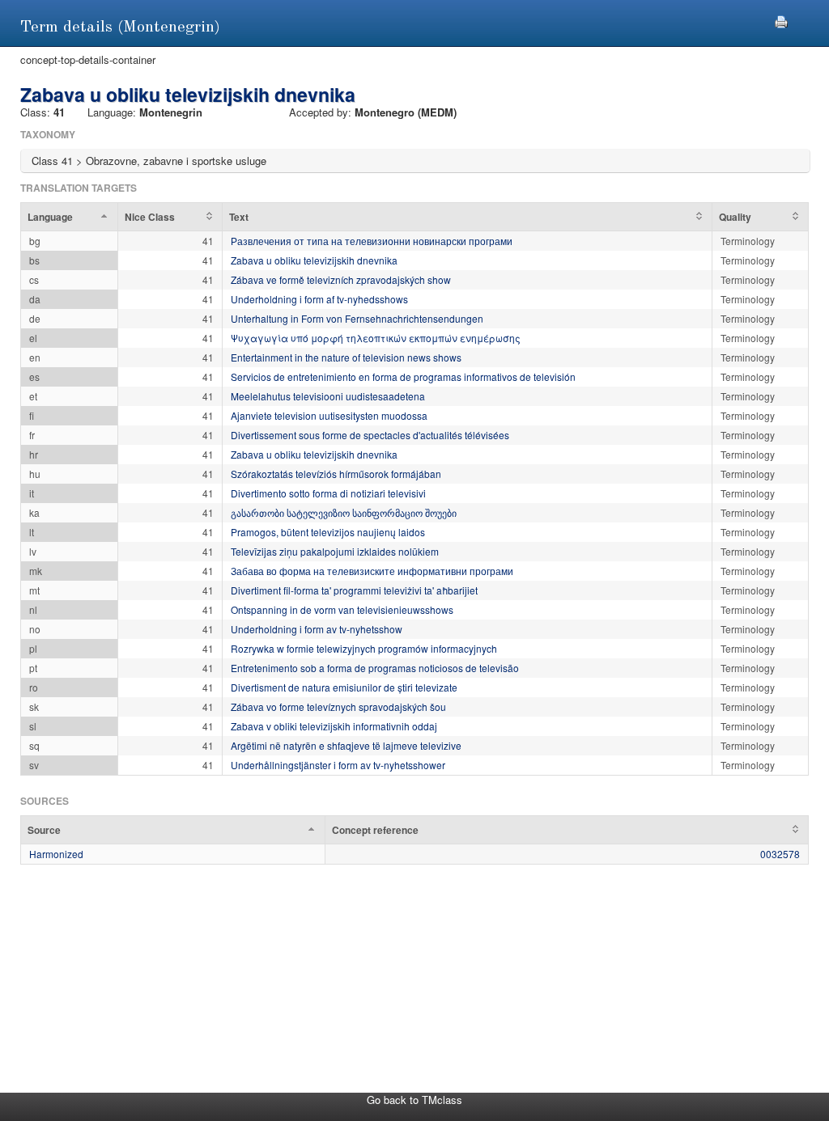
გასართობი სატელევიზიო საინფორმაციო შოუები (344, 512)
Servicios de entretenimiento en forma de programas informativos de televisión (403, 376)
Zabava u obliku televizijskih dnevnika (314, 260)
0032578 (780, 854)
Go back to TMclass (414, 1099)
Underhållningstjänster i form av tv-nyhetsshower (338, 765)
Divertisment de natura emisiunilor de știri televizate (344, 687)
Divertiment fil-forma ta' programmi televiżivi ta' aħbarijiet (354, 590)
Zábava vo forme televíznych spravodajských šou (338, 706)
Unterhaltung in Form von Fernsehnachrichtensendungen (357, 318)
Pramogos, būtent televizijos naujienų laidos (328, 532)
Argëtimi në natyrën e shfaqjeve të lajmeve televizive (346, 745)
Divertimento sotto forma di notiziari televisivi (328, 493)
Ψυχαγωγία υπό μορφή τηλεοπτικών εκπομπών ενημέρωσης (376, 338)
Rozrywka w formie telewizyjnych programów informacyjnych (364, 648)
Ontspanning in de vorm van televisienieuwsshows (342, 609)
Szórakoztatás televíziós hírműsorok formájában (336, 473)
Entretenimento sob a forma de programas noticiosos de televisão (375, 668)
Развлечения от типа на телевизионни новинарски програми (371, 240)
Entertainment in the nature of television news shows (346, 357)
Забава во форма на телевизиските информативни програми (372, 570)
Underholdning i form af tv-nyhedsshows (319, 299)
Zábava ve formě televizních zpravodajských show (341, 279)
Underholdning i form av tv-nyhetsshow (316, 629)
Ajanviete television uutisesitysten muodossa (329, 415)
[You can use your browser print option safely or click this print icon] (781, 19)
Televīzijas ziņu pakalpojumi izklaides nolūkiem (335, 551)
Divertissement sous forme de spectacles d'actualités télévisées (370, 435)
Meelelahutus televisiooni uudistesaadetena (328, 396)
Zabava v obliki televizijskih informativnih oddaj (334, 726)
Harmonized (56, 854)
